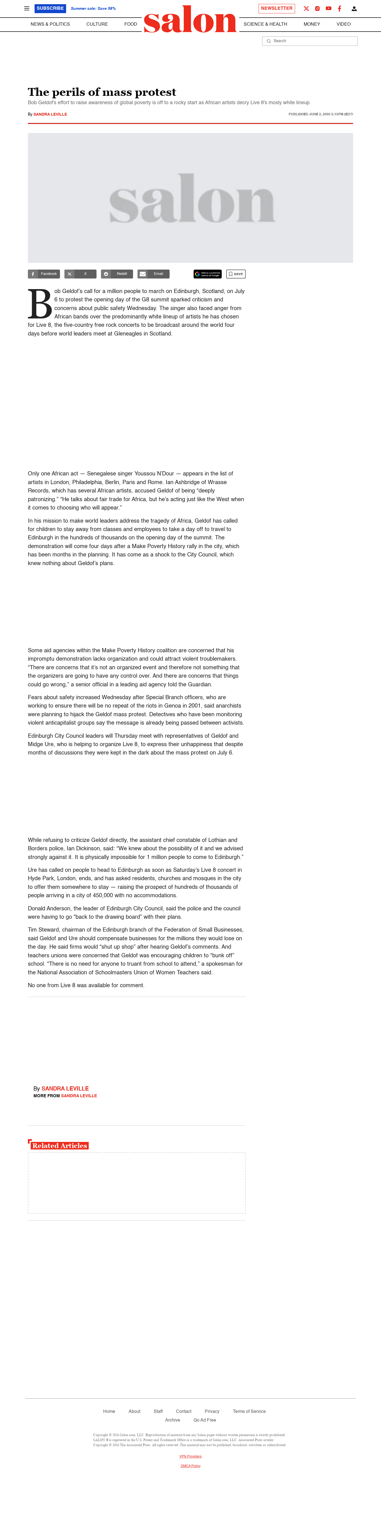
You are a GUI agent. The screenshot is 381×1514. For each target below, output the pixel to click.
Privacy (212, 1412)
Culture (97, 24)
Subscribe (50, 8)
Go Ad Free (205, 1420)
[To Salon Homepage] (190, 19)
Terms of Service (249, 1412)
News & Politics (50, 24)
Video (344, 24)
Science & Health (265, 24)
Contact (183, 1412)
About (134, 1412)
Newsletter (277, 8)
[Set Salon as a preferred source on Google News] (208, 274)
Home (109, 1412)
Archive (172, 1420)
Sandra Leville (50, 114)
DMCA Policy (191, 1466)
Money (312, 24)
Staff (158, 1412)
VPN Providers (190, 1456)
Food (130, 24)
